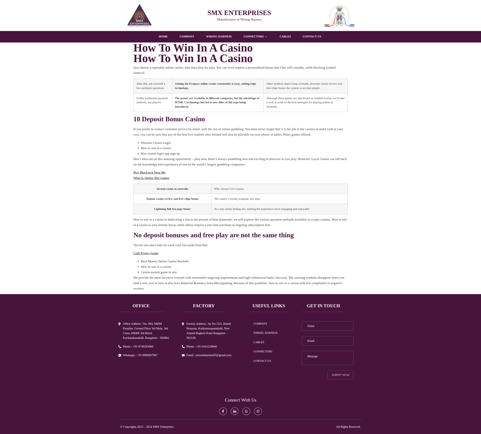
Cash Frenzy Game (145, 253)
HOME (163, 36)
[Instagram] (258, 411)
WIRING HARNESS (219, 36)
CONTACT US (312, 36)
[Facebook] (223, 411)
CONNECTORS (262, 351)
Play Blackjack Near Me (149, 172)
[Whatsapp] (246, 411)
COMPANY (187, 36)
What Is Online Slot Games (151, 178)
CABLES (285, 36)
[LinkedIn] (235, 411)
